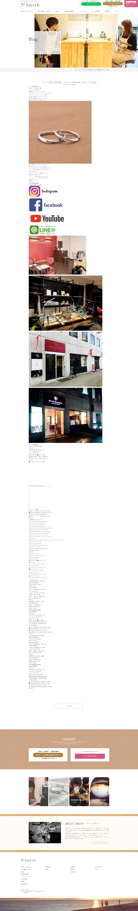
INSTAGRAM (98, 867)
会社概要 (72, 867)
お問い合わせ (92, 756)
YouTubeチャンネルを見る (100, 842)
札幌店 (47, 869)
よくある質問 (96, 11)
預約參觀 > (31, 688)
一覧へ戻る (69, 706)
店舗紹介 (107, 11)
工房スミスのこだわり (26, 11)
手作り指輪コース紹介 (44, 11)
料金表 (57, 11)
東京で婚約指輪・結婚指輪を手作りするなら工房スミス (67, 904)
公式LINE (91, 4)
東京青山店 (48, 867)
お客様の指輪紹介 (69, 11)
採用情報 (72, 869)
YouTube (97, 869)
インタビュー (83, 11)
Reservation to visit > (33, 579)
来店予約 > (31, 181)
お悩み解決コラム (25, 884)
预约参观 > (31, 634)
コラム (117, 11)
